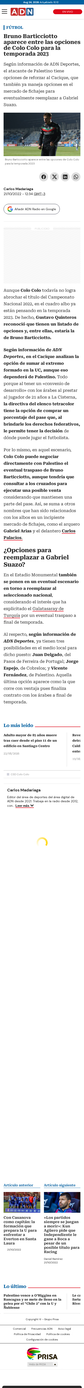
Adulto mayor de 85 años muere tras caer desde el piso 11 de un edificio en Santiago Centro (30, 740)
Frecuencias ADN (41, 1329)
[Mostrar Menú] (4, 11)
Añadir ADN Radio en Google (35, 209)
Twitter (54, 176)
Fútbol (14, 27)
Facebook (43, 176)
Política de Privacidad (27, 1334)
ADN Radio (22, 12)
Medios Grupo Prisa (42, 1364)
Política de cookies (58, 1334)
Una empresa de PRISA (42, 1353)
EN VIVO (67, 12)
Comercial (19, 1329)
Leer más (22, 805)
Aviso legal (64, 1329)
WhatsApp (75, 176)
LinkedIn (65, 176)
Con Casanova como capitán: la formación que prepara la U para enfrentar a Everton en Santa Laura (20, 1230)
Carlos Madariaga (18, 189)
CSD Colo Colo (20, 774)
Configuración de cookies (42, 1339)
